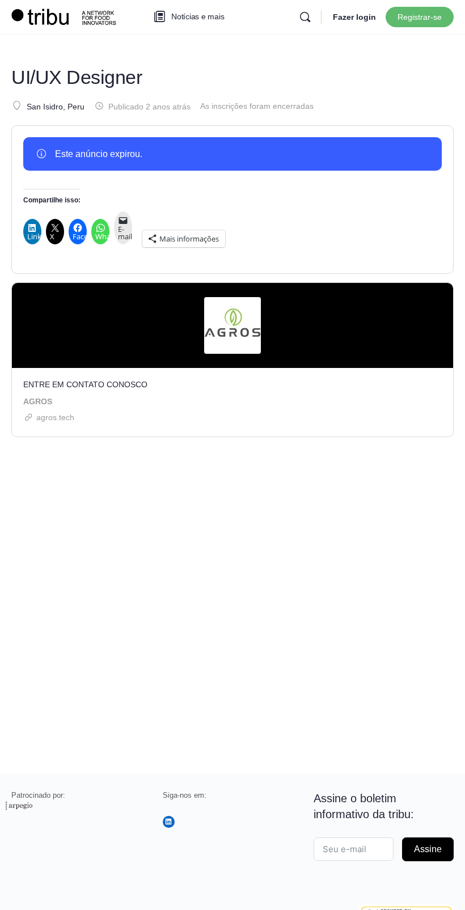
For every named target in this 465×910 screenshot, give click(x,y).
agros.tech (55, 417)
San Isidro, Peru (55, 106)
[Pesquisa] (305, 17)
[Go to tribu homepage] (68, 15)
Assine (428, 849)
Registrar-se (420, 17)
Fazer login (354, 17)
